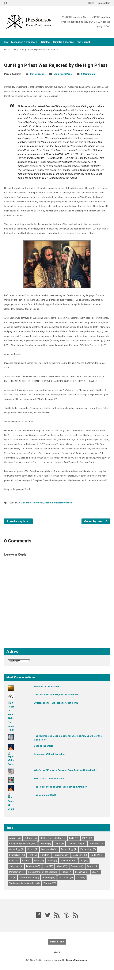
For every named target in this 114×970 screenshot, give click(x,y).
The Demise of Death (45, 795)
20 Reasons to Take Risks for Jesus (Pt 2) (56, 703)
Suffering (49, 877)
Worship (49, 883)
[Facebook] (38, 915)
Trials (81, 877)
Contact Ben (104, 3)
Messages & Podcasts (24, 42)
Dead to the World (43, 746)
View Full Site (57, 942)
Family (45, 855)
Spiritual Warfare (29, 877)
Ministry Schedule (63, 42)
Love (48, 866)
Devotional (49, 849)
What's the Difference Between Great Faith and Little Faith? (65, 770)
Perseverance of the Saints (43, 872)
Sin (12, 877)
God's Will (97, 855)
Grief (26, 860)
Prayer (66, 872)
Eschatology (88, 849)
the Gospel (83, 42)
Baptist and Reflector (53, 838)
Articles (45, 42)
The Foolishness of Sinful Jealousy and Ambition (60, 786)
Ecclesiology (69, 849)
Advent (15, 838)
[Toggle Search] (5, 3)
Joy (84, 860)
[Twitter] (47, 915)
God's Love (80, 855)
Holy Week (37, 502)
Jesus (47, 502)
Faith (33, 855)
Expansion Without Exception (49, 754)
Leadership (33, 866)
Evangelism (17, 855)
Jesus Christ (68, 860)
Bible (73, 838)
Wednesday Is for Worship (24, 883)
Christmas (96, 843)
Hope (39, 860)
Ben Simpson (37, 74)
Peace (92, 866)
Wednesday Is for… (19, 521)
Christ (59, 843)
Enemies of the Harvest (46, 686)
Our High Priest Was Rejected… (45, 49)
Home (91, 3)
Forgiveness (61, 855)
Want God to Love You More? (49, 778)
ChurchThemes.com (77, 960)
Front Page (66, 74)
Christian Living (76, 843)
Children (45, 843)
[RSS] (57, 915)
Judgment (15, 866)
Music (62, 866)
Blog (16, 49)
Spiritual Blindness (62, 502)
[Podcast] (66, 915)
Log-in (56, 952)
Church (32, 849)
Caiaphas (26, 502)
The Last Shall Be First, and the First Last (56, 694)
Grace (13, 860)
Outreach (77, 866)
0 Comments (88, 74)
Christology (16, 849)
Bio (6, 42)
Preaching (81, 872)
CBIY (87, 838)
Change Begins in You (22, 843)
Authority (30, 838)
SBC (95, 872)
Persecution (16, 872)
